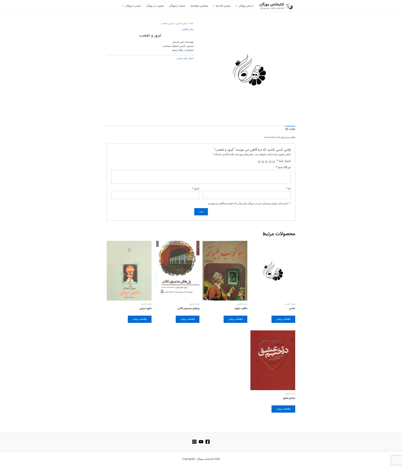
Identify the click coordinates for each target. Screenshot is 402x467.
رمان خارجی (181, 23)
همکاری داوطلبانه (199, 6)
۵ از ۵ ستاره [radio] (259, 161)
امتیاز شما (284, 161)
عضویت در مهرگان (155, 6)
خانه (191, 23)
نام (288, 189)
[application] (237, 6)
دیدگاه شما (283, 167)
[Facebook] (207, 441)
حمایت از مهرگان (177, 6)
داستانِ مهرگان (246, 6)
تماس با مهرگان (133, 6)
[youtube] (201, 441)
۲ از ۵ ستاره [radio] (270, 161)
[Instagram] (194, 441)
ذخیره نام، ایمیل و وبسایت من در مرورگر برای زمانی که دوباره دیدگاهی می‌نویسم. (248, 203)
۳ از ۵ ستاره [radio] (266, 161)
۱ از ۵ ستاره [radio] (273, 161)
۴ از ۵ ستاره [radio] (262, 161)
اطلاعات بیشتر (283, 319)
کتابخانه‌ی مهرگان (271, 4)
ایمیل (195, 189)
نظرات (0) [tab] (290, 129)
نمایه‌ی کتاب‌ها (223, 6)
